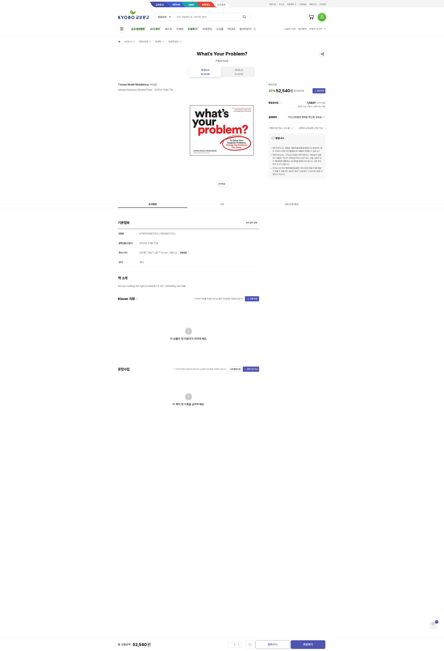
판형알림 (183, 252)
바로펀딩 (207, 29)
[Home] (119, 41)
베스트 (168, 29)
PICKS (231, 29)
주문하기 (308, 644)
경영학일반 (173, 41)
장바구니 (272, 644)
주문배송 (303, 4)
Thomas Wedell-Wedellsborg (133, 84)
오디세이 (155, 29)
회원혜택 (290, 4)
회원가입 (272, 4)
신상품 (220, 29)
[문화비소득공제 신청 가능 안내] (325, 128)
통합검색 (162, 17)
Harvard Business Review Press (135, 89)
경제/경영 (143, 41)
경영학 (158, 41)
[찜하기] (250, 644)
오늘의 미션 (289, 29)
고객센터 (322, 4)
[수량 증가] (239, 645)
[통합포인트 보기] (280, 102)
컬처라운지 (245, 29)
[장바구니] (311, 17)
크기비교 (221, 184)
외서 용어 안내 (251, 223)
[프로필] (322, 17)
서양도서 (128, 41)
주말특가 (192, 29)
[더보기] (254, 29)
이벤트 (180, 29)
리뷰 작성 (253, 299)
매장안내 (312, 4)
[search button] (244, 17)
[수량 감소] (230, 645)
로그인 (281, 4)
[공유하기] (322, 53)
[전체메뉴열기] (122, 29)
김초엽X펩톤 (138, 29)
